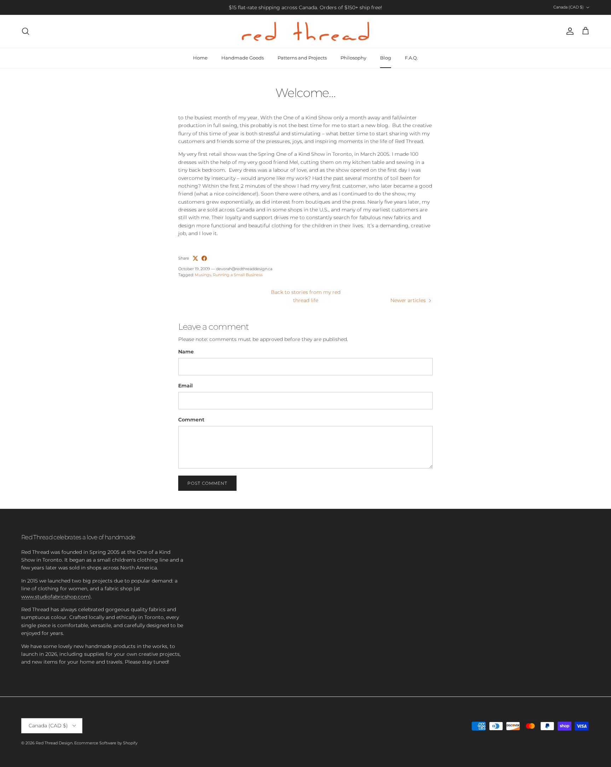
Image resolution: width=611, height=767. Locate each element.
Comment (191, 419)
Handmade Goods (242, 58)
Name (186, 351)
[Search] (25, 31)
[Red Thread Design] (305, 31)
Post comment (207, 483)
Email (185, 385)
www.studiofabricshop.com (55, 596)
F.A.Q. (411, 58)
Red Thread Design (54, 742)
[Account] (568, 31)
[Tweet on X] (195, 258)
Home (200, 58)
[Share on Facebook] (204, 258)
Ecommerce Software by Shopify (106, 742)
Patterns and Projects (302, 58)
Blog (385, 58)
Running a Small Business (237, 274)
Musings (203, 274)
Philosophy (353, 58)
